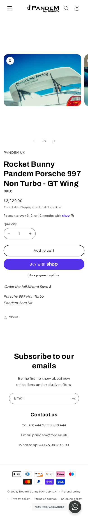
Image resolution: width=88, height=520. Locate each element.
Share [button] (14, 317)
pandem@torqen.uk (49, 435)
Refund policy (71, 491)
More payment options (44, 275)
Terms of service (45, 499)
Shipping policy (71, 499)
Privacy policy (20, 499)
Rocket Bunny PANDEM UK (38, 491)
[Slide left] (34, 141)
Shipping (26, 207)
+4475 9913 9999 (54, 445)
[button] (9, 8)
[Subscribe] (73, 398)
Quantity (10, 224)
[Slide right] (54, 141)
